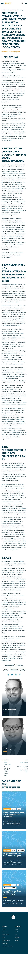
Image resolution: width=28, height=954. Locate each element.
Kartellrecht (20, 665)
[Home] (6, 3)
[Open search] (22, 3)
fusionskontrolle (14, 669)
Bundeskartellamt (9, 665)
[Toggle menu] (26, 3)
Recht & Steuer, (6, 51)
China (5, 669)
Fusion (22, 669)
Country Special (15, 51)
